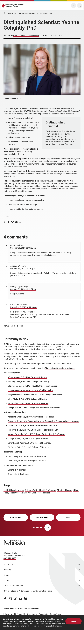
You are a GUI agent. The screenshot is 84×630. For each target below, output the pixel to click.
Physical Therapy (64, 490)
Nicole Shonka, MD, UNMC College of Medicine (28, 403)
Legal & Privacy (16, 614)
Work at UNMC (15, 517)
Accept (73, 621)
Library (6, 580)
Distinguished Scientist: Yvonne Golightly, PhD (35, 13)
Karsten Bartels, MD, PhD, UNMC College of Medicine (31, 417)
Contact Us (8, 564)
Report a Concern (56, 614)
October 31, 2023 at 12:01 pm (23, 289)
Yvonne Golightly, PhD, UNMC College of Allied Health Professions (36, 434)
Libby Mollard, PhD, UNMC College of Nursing (27, 399)
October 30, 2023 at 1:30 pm (22, 268)
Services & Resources (13, 585)
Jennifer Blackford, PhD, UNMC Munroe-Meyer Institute (32, 425)
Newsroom (12, 13)
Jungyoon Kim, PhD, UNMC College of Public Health (30, 390)
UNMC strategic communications (26, 35)
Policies (6, 614)
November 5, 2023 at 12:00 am (23, 307)
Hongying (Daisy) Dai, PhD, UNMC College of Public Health (33, 430)
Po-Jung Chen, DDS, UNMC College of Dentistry (28, 381)
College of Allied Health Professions (40, 490)
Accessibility (43, 614)
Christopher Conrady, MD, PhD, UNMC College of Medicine (33, 386)
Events (7, 575)
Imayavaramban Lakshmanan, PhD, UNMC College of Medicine (35, 394)
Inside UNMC (9, 490)
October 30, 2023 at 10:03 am (23, 248)
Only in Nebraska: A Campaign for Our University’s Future (28, 591)
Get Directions (42, 517)
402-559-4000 (10, 558)
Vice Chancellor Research (38, 493)
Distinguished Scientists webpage (60, 368)
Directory (7, 569)
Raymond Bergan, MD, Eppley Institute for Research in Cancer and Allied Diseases (43, 421)
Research (19, 490)
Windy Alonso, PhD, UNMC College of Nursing (27, 377)
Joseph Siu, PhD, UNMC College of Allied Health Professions (34, 408)
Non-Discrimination (30, 614)
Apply (68, 517)
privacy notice (45, 626)
